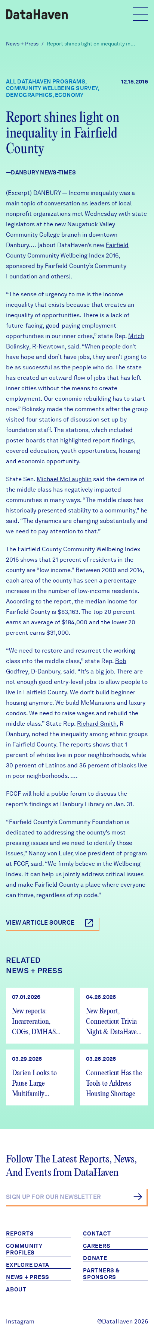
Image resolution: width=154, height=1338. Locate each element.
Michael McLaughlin (64, 479)
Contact (97, 1233)
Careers (96, 1246)
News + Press (22, 44)
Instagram (20, 1321)
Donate (95, 1258)
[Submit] (137, 1196)
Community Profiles (24, 1249)
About (16, 1289)
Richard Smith (97, 723)
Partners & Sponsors (101, 1274)
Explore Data (27, 1265)
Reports (20, 1233)
